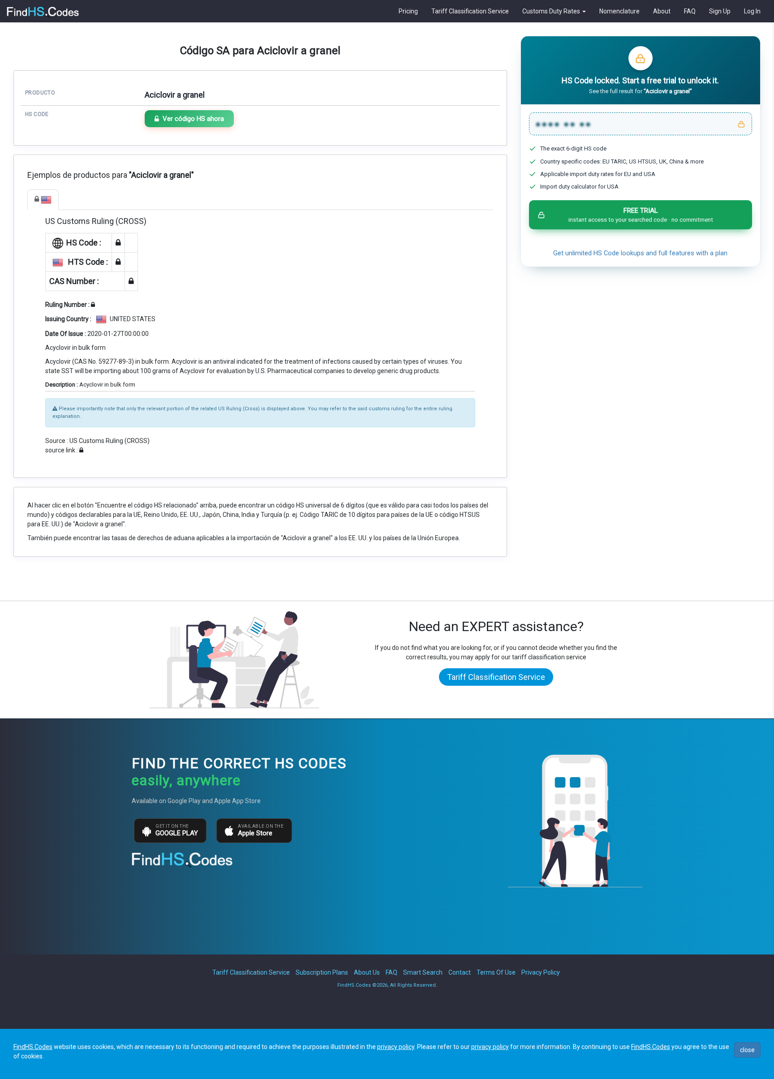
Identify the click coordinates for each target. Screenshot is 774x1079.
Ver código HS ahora (193, 119)
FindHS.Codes (32, 1046)
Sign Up (720, 11)
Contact (459, 972)
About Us (367, 972)
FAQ (690, 11)
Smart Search (423, 972)
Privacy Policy (540, 972)
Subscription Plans (322, 972)
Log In (752, 11)
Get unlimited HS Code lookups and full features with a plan (640, 253)
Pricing (408, 11)
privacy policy (395, 1046)
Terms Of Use (496, 972)
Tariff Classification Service (470, 11)
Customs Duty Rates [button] (551, 11)
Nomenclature (619, 11)
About (662, 11)
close (747, 1049)
